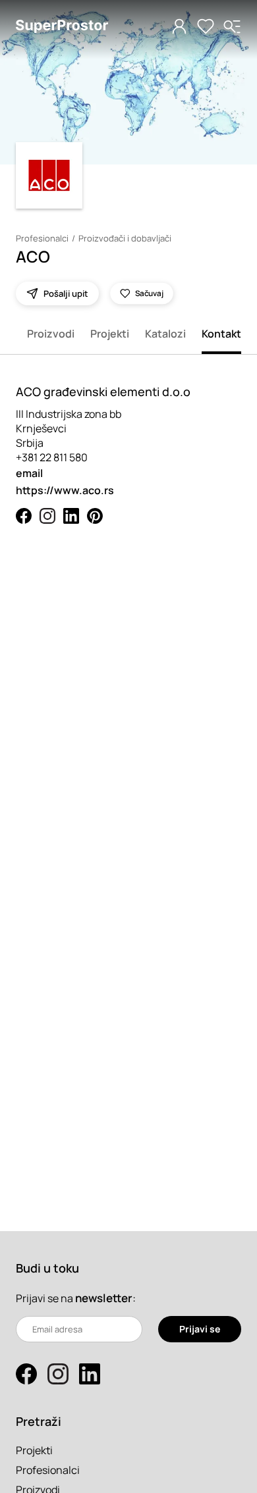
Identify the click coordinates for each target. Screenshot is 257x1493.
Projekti (109, 333)
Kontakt (221, 333)
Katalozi (165, 333)
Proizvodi (50, 333)
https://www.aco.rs (65, 490)
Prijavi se (199, 1329)
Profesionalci (42, 238)
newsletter (103, 1297)
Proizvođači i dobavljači (124, 238)
